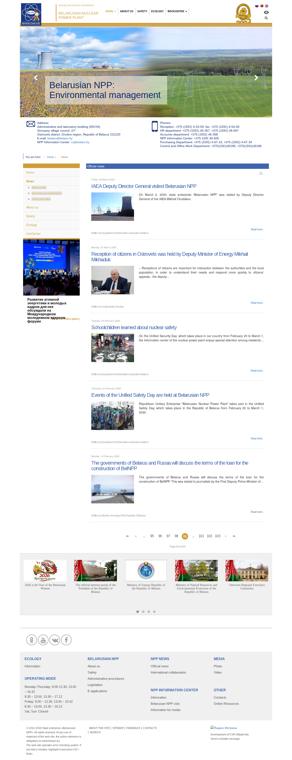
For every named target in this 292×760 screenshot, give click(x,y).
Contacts (220, 697)
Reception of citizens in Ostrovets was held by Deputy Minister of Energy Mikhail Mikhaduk (169, 256)
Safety (142, 11)
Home (30, 172)
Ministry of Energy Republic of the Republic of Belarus (146, 586)
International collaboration (47, 193)
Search (95, 732)
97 (168, 536)
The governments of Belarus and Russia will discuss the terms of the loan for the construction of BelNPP (169, 465)
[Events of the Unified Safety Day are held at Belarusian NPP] (112, 415)
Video (218, 672)
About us (126, 11)
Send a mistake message (225, 738)
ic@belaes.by (80, 142)
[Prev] (136, 536)
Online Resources (226, 703)
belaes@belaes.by (59, 138)
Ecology (157, 11)
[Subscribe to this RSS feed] (261, 173)
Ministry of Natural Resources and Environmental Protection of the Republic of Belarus (196, 588)
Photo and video (41, 199)
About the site (99, 728)
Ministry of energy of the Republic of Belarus (124, 515)
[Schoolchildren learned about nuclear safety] (112, 347)
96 (160, 536)
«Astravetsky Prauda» (113, 306)
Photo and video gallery (65, 318)
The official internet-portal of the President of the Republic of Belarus (95, 588)
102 (209, 536)
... (144, 536)
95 (152, 536)
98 (176, 536)
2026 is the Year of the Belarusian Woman (45, 586)
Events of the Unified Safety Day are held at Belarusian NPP (150, 395)
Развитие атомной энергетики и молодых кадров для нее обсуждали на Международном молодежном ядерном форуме (46, 310)
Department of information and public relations (125, 233)
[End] (234, 536)
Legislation (95, 685)
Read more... (257, 229)
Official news (39, 187)
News (109, 11)
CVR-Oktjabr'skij (239, 734)
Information (32, 666)
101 (201, 536)
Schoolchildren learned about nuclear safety (133, 327)
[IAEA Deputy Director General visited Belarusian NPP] (112, 206)
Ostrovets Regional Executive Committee (247, 586)
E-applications (97, 691)
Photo (218, 666)
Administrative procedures (106, 678)
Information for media (165, 710)
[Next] (226, 536)
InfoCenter (176, 11)
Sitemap (118, 728)
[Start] (128, 536)
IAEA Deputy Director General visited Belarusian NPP (143, 186)
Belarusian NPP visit (165, 703)
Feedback (133, 728)
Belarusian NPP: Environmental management (105, 90)
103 (217, 536)
